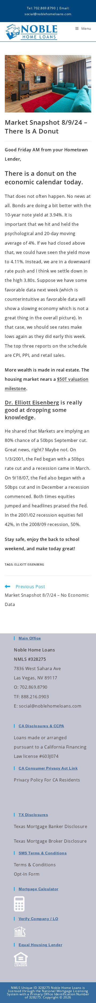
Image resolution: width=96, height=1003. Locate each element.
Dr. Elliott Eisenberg (32, 402)
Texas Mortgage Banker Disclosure (50, 826)
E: (16, 706)
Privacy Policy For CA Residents (47, 780)
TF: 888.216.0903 (31, 697)
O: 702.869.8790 (30, 687)
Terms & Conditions (35, 865)
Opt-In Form (27, 874)
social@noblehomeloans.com (48, 14)
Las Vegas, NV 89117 (35, 678)
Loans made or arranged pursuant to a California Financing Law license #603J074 (50, 747)
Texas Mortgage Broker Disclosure (50, 841)
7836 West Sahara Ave (37, 668)
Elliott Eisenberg (29, 564)
